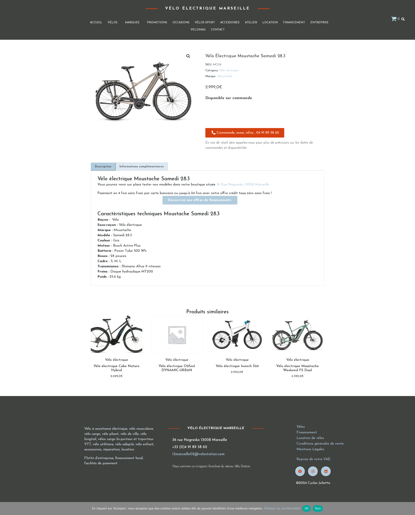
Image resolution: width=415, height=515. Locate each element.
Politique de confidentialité (282, 508)
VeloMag (198, 29)
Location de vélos (310, 438)
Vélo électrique (229, 70)
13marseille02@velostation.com (198, 454)
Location (270, 22)
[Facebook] (300, 471)
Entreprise (319, 22)
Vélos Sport (205, 22)
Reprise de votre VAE (313, 459)
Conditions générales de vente (320, 443)
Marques (132, 22)
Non (318, 508)
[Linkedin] (326, 471)
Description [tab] (103, 166)
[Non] (409, 508)
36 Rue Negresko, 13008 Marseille (242, 184)
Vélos (112, 22)
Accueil (96, 22)
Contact (218, 29)
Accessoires (229, 22)
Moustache (225, 76)
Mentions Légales (310, 449)
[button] (188, 56)
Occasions (180, 22)
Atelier (251, 22)
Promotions (157, 22)
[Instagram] (313, 471)
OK (307, 508)
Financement (294, 22)
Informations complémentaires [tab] (142, 166)
